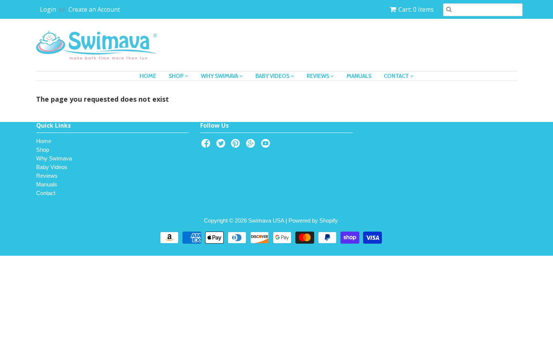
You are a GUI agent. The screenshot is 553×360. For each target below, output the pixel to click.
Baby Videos (272, 76)
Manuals (358, 76)
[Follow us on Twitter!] (222, 145)
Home (148, 76)
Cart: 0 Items (416, 9)
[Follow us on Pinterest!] (236, 145)
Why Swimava (220, 76)
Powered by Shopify (313, 220)
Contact (397, 76)
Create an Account (94, 9)
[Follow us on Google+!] (251, 145)
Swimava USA (266, 220)
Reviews (318, 76)
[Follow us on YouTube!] (266, 145)
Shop (177, 76)
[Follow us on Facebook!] (207, 145)
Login (48, 9)
